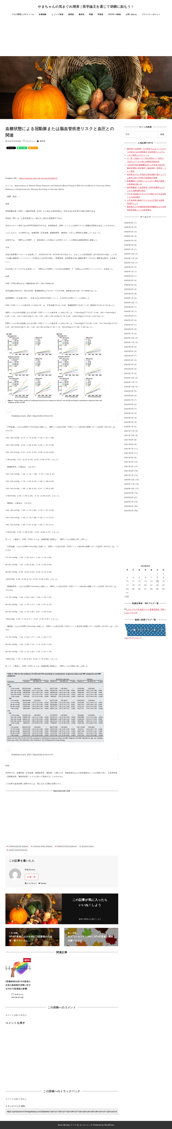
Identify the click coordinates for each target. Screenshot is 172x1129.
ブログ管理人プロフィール (138, 155)
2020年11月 (129, 484)
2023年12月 (129, 338)
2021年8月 (129, 444)
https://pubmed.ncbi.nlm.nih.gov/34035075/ (38, 178)
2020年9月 (129, 493)
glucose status (87, 846)
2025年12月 (129, 253)
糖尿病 (42, 141)
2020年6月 (129, 506)
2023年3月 (129, 364)
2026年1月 (129, 249)
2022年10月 (129, 386)
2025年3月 (129, 289)
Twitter (43, 883)
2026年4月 (129, 236)
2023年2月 (129, 369)
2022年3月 (129, 417)
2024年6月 (129, 315)
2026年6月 (129, 227)
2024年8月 (129, 307)
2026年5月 (129, 231)
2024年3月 (129, 324)
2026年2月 (129, 245)
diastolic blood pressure (66, 846)
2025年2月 (129, 293)
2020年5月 (129, 510)
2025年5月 (129, 280)
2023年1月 (129, 373)
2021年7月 (129, 448)
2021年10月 (129, 435)
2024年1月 (129, 333)
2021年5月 (129, 457)
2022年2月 (129, 422)
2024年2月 (129, 329)
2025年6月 (129, 276)
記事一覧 (31, 876)
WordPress (109, 1125)
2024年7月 (129, 311)
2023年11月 (129, 342)
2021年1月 (129, 475)
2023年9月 (129, 346)
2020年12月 (129, 479)
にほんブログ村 (130, 612)
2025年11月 (129, 258)
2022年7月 (129, 400)
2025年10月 (129, 262)
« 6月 (126, 596)
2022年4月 (129, 413)
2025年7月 (129, 271)
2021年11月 (129, 431)
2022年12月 (129, 377)
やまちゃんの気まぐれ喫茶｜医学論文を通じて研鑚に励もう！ (86, 6)
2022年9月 (129, 391)
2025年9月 (129, 267)
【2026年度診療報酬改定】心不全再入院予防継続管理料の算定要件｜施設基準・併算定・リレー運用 (146, 167)
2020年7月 (129, 501)
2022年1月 (129, 426)
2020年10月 (129, 488)
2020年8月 (129, 497)
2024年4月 (129, 320)
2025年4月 (129, 284)
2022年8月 (129, 395)
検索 (162, 134)
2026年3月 (129, 240)
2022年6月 (129, 404)
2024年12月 (129, 302)
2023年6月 (129, 351)
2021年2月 (129, 470)
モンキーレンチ (86, 1125)
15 (157, 581)
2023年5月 (129, 355)
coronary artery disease (42, 846)
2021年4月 (129, 462)
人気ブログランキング (133, 637)
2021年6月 (129, 453)
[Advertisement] (86, 37)
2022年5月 (129, 408)
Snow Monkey (64, 1125)
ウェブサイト (32, 883)
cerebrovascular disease (18, 846)
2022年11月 (129, 382)
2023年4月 (129, 360)
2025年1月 (129, 298)
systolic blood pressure (17, 850)
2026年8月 (129, 222)
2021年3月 (129, 466)
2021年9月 (129, 439)
